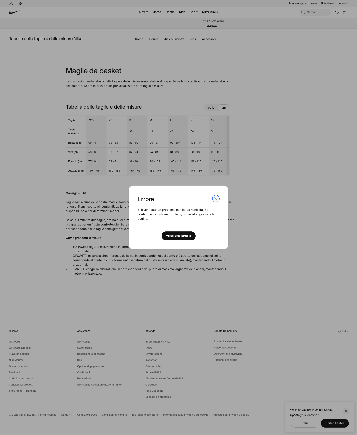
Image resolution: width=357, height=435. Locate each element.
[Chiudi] (216, 198)
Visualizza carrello (178, 235)
